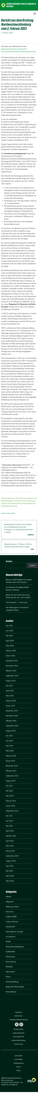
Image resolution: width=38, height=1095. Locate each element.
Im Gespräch (10, 937)
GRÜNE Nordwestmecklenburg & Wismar (21, 5)
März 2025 (10, 696)
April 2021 (10, 841)
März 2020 (10, 881)
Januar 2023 (10, 806)
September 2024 (12, 726)
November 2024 (12, 716)
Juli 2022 (9, 816)
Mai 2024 (9, 746)
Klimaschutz (10, 957)
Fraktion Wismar (12, 921)
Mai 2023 (9, 791)
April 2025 (10, 691)
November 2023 (12, 766)
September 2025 (12, 676)
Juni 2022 (9, 821)
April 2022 (10, 831)
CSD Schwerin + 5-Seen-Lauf (16, 602)
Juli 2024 (9, 736)
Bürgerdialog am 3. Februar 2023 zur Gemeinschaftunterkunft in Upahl (19, 546)
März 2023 (10, 796)
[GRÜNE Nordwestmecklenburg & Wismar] (3, 5)
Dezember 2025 (12, 661)
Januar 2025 (10, 706)
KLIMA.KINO (10, 952)
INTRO (8, 942)
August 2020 (11, 861)
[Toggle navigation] (34, 13)
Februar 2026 (11, 651)
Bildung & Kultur (12, 906)
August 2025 (11, 681)
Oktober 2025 (11, 671)
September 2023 (12, 776)
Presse (8, 977)
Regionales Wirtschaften (15, 987)
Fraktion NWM (10, 513)
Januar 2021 (10, 851)
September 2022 (12, 811)
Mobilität (9, 967)
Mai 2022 (9, 826)
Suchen (9, 561)
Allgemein (10, 901)
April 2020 (10, 876)
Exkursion (9, 911)
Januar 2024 (10, 761)
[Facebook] (17, 1024)
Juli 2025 (9, 686)
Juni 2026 (9, 631)
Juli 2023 (9, 786)
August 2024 (11, 731)
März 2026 (10, 646)
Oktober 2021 (11, 836)
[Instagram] (21, 1024)
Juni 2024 (9, 741)
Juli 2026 (9, 626)
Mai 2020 (9, 871)
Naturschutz (10, 972)
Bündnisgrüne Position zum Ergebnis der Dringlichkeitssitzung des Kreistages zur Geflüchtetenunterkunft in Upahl (19, 529)
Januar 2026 (10, 656)
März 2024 (10, 751)
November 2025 (12, 666)
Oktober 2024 (11, 721)
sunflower (16, 1082)
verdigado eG (13, 1084)
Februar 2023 (11, 801)
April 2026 (10, 641)
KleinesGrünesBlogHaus (15, 947)
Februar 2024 (11, 756)
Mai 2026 (9, 636)
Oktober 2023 (11, 771)
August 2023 (11, 781)
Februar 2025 (11, 701)
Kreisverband (11, 962)
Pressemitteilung (12, 982)
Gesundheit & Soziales (14, 931)
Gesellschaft (10, 926)
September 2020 (12, 856)
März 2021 (10, 846)
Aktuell (3, 513)
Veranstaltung (11, 992)
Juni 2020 (9, 866)
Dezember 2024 (12, 711)
